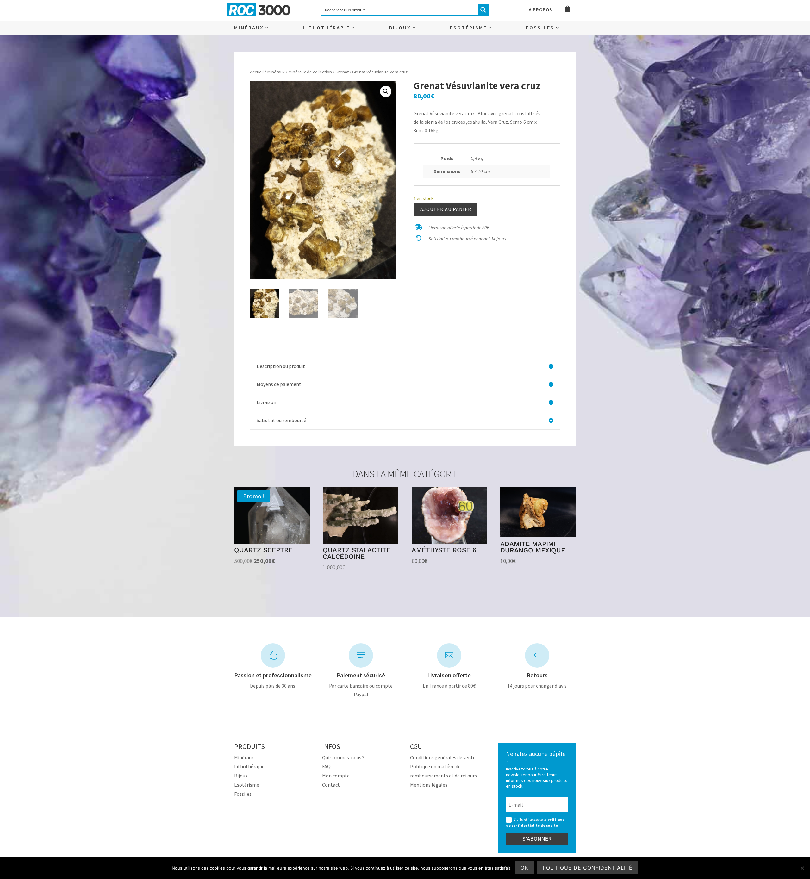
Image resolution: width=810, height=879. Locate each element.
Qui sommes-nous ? (343, 757)
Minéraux (249, 28)
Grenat (342, 72)
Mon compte (336, 775)
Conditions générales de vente (443, 757)
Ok (524, 867)
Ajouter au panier (445, 209)
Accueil (257, 72)
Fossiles (540, 28)
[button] (385, 91)
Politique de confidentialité (587, 867)
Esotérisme (468, 28)
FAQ (326, 766)
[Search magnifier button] (483, 9)
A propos (540, 10)
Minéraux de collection (310, 72)
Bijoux (400, 28)
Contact (331, 785)
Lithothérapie (326, 28)
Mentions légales (428, 785)
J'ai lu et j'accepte (535, 822)
